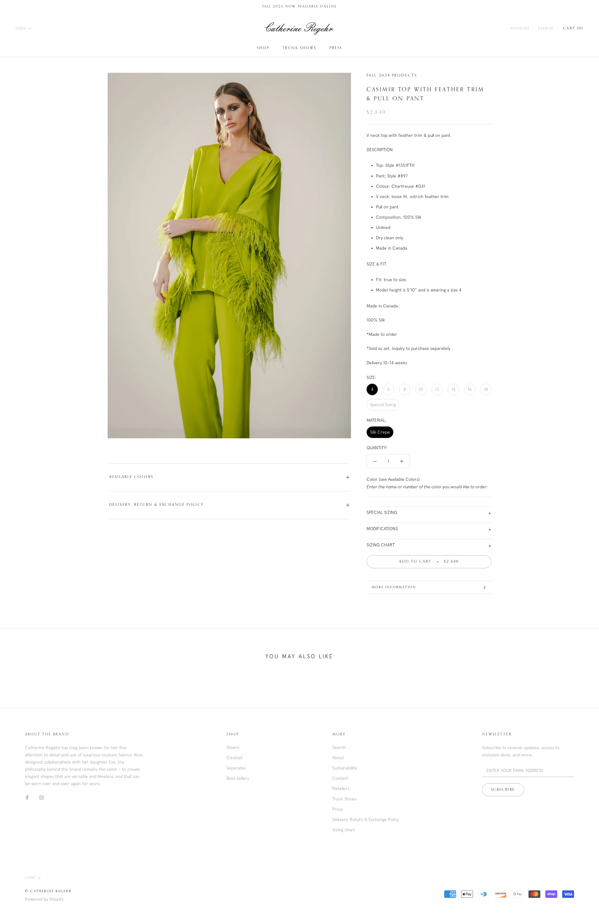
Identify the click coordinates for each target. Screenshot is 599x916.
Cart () (573, 28)
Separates (236, 767)
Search (545, 28)
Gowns (233, 747)
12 (437, 389)
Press (335, 48)
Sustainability (344, 767)
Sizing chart (343, 829)
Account (519, 28)
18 (486, 389)
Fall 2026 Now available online (299, 6)
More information (394, 587)
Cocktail (234, 757)
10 (421, 389)
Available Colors (131, 477)
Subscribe (503, 790)
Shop (263, 48)
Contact (340, 778)
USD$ (21, 28)
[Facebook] (27, 797)
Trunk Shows (299, 48)
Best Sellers (237, 778)
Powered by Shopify (44, 899)
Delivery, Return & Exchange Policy (156, 505)
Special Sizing (383, 404)
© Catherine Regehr (48, 891)
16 (470, 389)
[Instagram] (41, 797)
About (338, 757)
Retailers (340, 788)
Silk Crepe (380, 432)
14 (453, 389)
